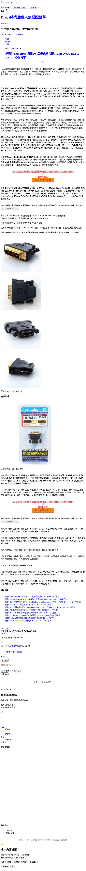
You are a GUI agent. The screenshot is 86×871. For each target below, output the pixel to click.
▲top (3, 656)
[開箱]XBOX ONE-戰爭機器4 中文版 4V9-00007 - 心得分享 (28, 605)
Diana (3, 633)
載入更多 (5, 660)
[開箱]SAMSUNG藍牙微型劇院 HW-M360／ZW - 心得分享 (28, 621)
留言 (19, 646)
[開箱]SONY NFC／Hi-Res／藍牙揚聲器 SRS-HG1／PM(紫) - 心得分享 (32, 615)
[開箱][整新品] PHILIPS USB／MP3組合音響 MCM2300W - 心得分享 (32, 610)
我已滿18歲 (5, 866)
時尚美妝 (19, 34)
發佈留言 (5, 674)
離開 (12, 866)
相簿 (7, 39)
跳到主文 (4, 23)
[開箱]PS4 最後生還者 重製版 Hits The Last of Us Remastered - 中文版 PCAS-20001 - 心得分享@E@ (43, 602)
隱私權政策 (55, 840)
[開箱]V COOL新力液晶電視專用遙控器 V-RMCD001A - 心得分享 (31, 613)
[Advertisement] (43, 784)
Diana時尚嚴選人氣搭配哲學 (23, 17)
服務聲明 (64, 840)
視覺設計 (18, 652)
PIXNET (26, 840)
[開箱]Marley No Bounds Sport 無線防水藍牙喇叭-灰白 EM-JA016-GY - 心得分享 (36, 599)
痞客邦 (14, 646)
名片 (7, 44)
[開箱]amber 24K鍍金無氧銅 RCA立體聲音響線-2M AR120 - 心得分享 (32, 597)
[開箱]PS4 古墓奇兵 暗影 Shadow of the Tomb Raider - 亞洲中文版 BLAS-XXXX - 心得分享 (40, 607)
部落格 (8, 42)
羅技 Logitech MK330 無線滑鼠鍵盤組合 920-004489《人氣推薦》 (30, 618)
